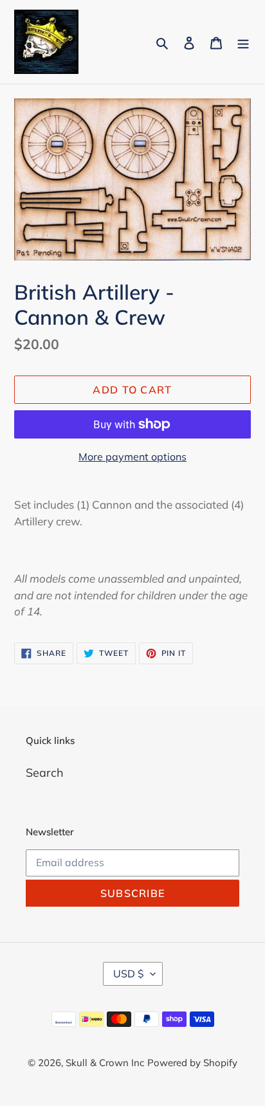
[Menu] (243, 42)
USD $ (128, 973)
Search (45, 772)
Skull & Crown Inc (105, 1062)
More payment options (132, 456)
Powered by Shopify (192, 1062)
